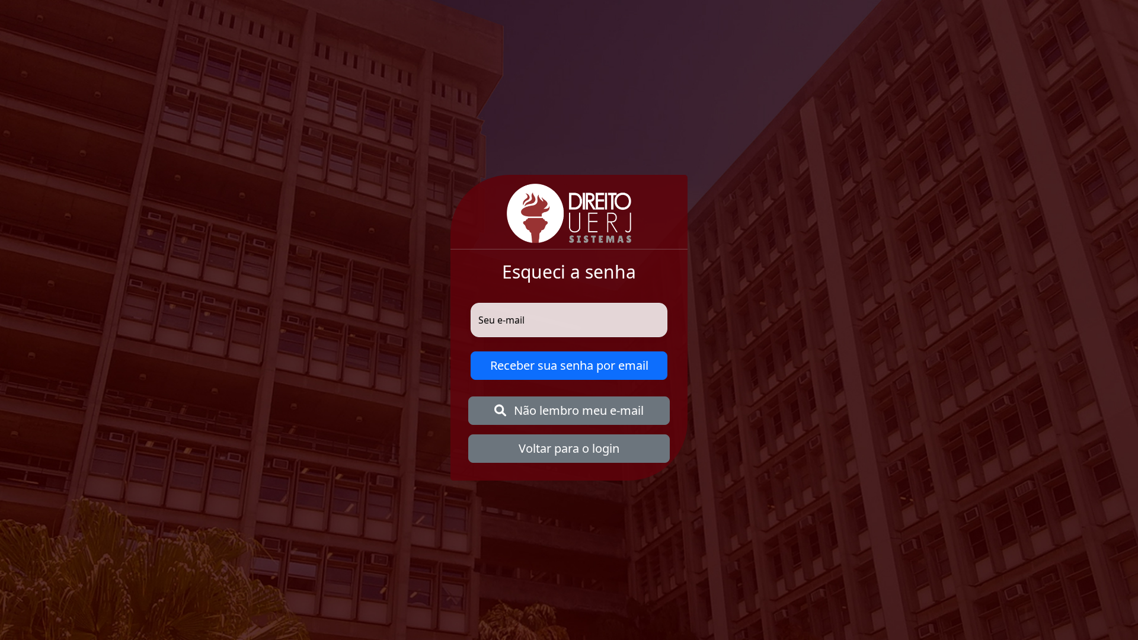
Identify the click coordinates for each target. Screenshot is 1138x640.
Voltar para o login (569, 448)
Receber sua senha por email (569, 365)
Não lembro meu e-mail (577, 410)
